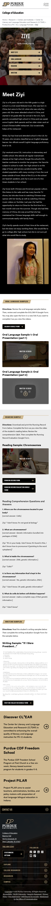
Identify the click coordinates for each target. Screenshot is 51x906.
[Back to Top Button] (39, 904)
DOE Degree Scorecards (30, 897)
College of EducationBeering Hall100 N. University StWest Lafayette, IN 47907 (11, 837)
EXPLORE (7, 864)
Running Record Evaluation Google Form (17, 488)
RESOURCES (8, 876)
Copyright (8, 892)
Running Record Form (12, 480)
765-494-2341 (8, 846)
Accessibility (7, 894)
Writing (14, 73)
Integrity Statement (34, 894)
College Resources (12, 870)
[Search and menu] (46, 4)
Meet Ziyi (14, 52)
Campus (7, 882)
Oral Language (16, 59)
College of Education (12, 12)
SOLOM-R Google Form (12, 326)
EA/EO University (19, 894)
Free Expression (14, 897)
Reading (14, 66)
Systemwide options (8, 853)
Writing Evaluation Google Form (16, 703)
